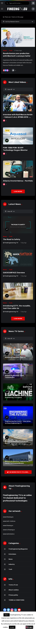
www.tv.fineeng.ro (9, 529)
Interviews (12, 554)
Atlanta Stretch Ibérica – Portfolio (18, 181)
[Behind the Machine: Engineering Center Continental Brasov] (18, 457)
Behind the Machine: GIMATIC (15, 357)
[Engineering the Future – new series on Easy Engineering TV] (18, 414)
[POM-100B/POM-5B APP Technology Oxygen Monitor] (18, 135)
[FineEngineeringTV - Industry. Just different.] (17, 8)
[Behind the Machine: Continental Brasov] (18, 437)
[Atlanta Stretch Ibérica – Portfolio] (18, 169)
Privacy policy (13, 595)
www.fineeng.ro (8, 525)
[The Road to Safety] (18, 224)
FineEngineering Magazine (18, 549)
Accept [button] (12, 627)
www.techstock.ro (8, 534)
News (5, 50)
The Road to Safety (11, 239)
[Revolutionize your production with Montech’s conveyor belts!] (18, 37)
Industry (12, 564)
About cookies (14, 590)
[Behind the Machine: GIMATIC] (18, 351)
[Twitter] (8, 609)
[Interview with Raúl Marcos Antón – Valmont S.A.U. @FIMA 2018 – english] (18, 102)
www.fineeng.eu (8, 517)
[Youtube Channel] (19, 609)
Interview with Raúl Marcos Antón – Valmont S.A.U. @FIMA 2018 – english (17, 116)
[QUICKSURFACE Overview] (18, 258)
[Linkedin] (15, 609)
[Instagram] (12, 609)
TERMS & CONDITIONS (16, 600)
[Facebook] (4, 609)
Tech (10, 50)
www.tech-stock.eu (9, 521)
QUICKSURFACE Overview (14, 272)
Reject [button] (6, 615)
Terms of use (13, 585)
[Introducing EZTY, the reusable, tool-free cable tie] (18, 291)
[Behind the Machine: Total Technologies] (18, 371)
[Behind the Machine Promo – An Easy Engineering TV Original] (18, 391)
